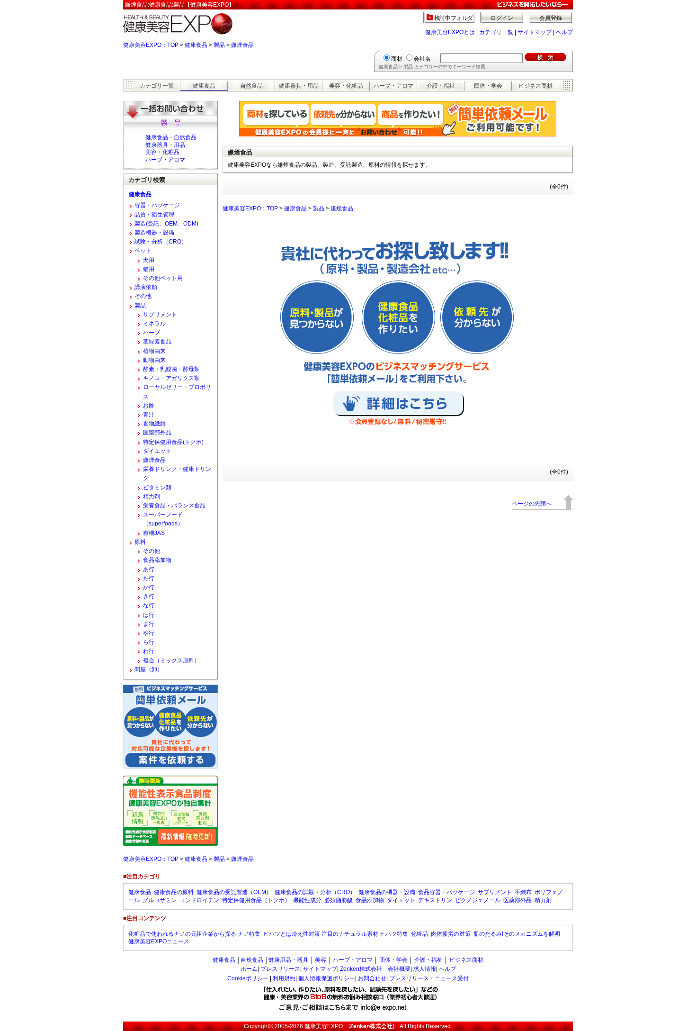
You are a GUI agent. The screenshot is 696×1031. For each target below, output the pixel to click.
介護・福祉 (441, 85)
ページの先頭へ (532, 503)
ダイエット (157, 451)
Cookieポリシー (247, 978)
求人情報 (424, 969)
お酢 (148, 405)
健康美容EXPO (323, 1026)
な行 (148, 605)
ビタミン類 (157, 487)
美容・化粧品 (346, 85)
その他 (143, 296)
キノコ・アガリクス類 (171, 378)
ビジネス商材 (535, 85)
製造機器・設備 (154, 232)
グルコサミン (160, 900)
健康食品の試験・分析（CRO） (315, 892)
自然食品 (251, 85)
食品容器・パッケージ (446, 892)
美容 (320, 960)
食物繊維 (154, 423)
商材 (396, 58)
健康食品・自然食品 (170, 137)
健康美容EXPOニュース (158, 941)
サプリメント (160, 314)
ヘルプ (564, 32)
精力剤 (151, 496)
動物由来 (154, 360)
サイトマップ (535, 32)
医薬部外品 (157, 432)
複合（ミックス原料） (171, 660)
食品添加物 (157, 560)
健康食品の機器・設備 (386, 892)
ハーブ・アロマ (393, 85)
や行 (148, 633)
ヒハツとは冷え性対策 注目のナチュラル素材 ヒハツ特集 (335, 934)
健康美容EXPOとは (450, 32)
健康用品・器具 (288, 960)
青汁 (148, 414)
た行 (148, 578)
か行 (148, 587)
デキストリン (435, 900)
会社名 (422, 58)
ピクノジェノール (477, 900)
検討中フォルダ (453, 18)
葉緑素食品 (157, 341)
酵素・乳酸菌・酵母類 (171, 369)
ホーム (249, 969)
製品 (219, 45)
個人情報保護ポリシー (326, 978)
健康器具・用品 (299, 85)
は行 (148, 615)
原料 (140, 542)
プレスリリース (280, 969)
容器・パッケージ (157, 205)
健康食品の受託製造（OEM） (234, 892)
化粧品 (419, 934)
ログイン (502, 18)
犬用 (148, 260)
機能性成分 (307, 900)
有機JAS (154, 533)
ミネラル (154, 323)
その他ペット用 (163, 278)
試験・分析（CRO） (160, 241)
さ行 (148, 596)
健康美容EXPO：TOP (150, 45)
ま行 (148, 624)
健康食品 (196, 45)
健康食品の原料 (174, 892)
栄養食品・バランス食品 (174, 505)
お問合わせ (372, 978)
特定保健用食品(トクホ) (173, 442)
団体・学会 (488, 85)
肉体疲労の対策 (451, 934)
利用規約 (284, 978)
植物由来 (154, 351)
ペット (143, 250)
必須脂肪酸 (338, 900)
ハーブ (151, 332)
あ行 (148, 569)
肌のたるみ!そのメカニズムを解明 (516, 934)
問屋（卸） (148, 669)
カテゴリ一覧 (496, 32)
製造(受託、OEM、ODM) (166, 223)
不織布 (523, 892)
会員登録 (550, 18)
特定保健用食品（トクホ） (256, 900)
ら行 (148, 642)
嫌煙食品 (242, 45)
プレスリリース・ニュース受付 (429, 978)
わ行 (148, 651)
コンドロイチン (199, 900)
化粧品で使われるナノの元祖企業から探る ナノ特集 (194, 934)
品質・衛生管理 (154, 214)
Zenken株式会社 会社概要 (375, 969)
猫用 (148, 269)
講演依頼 (145, 287)
